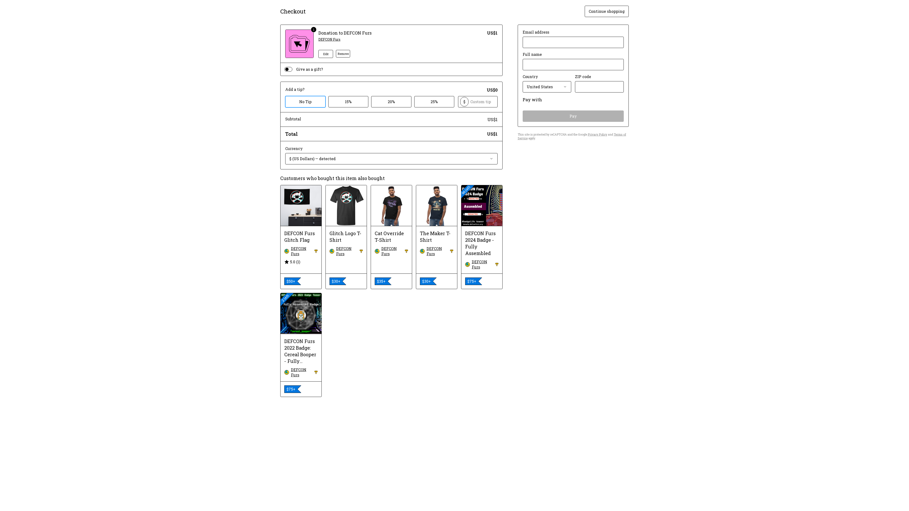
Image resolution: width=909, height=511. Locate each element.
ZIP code (583, 76)
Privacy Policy (597, 134)
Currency (294, 148)
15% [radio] (348, 101)
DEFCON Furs (329, 39)
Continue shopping (607, 11)
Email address (536, 32)
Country (530, 76)
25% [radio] (434, 101)
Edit (326, 54)
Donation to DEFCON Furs (345, 33)
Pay (573, 116)
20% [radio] (391, 101)
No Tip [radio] (305, 101)
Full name (532, 54)
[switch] (288, 69)
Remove (343, 54)
